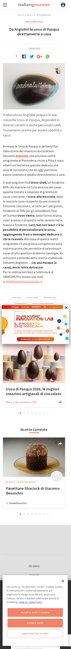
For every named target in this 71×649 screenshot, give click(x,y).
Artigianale (50, 297)
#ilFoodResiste (43, 14)
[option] (34, 375)
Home (20, 14)
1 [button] (20, 413)
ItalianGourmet (18, 503)
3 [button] (28, 413)
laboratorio (21, 303)
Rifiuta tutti (35, 623)
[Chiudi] (63, 581)
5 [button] (36, 413)
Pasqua (17, 297)
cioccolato (33, 297)
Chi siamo (34, 566)
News (30, 14)
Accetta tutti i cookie (35, 612)
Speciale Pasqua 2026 (26, 402)
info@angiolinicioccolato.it (23, 281)
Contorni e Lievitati (26, 481)
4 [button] (32, 413)
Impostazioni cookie (35, 633)
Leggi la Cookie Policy (30, 602)
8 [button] (48, 413)
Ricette (9, 481)
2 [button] (24, 413)
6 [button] (40, 413)
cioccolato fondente (44, 303)
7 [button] (44, 413)
